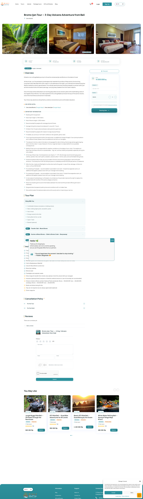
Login (98, 4)
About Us (76, 492)
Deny (132, 492)
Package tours (37, 4)
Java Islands (29, 18)
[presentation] (114, 390)
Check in (94, 85)
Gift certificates (48, 4)
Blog (56, 4)
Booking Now (103, 110)
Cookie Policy (118, 496)
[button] (140, 481)
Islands (29, 4)
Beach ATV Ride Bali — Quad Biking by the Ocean (83, 416)
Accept (113, 492)
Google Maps (39, 107)
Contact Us (77, 495)
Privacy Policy (77, 498)
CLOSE (112, 240)
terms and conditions (112, 105)
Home (17, 4)
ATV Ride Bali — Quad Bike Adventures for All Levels (59, 416)
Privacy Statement (125, 496)
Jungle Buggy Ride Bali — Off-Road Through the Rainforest (34, 417)
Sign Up (107, 4)
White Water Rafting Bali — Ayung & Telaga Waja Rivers (107, 417)
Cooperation (58, 495)
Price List (105, 71)
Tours (22, 4)
